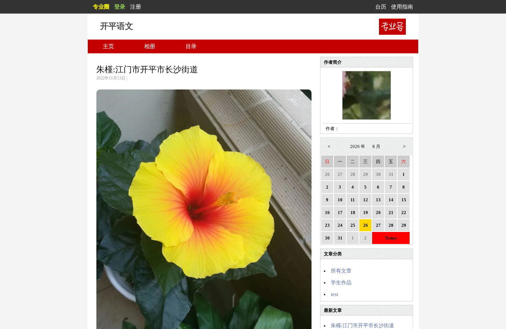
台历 (380, 7)
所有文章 (341, 271)
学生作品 (341, 282)
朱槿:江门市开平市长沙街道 (147, 69)
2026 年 (357, 146)
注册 (135, 7)
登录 (119, 7)
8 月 (376, 146)
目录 (191, 46)
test (334, 294)
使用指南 (402, 7)
